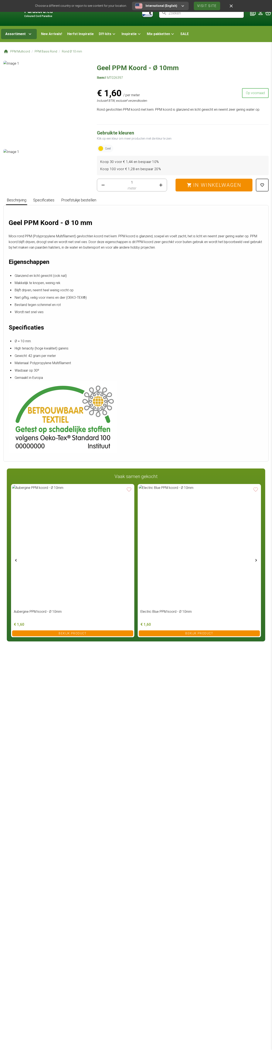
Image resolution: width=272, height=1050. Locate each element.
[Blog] (253, 13)
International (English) (161, 5)
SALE (184, 34)
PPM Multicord (20, 51)
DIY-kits (105, 34)
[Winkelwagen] (268, 13)
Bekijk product (73, 633)
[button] (107, 34)
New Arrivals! (51, 34)
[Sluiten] (231, 6)
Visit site (207, 6)
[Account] (260, 13)
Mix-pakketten (158, 34)
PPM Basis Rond (46, 51)
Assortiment (15, 34)
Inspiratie (129, 34)
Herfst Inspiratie (80, 34)
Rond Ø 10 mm (72, 51)
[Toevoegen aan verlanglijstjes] (262, 185)
